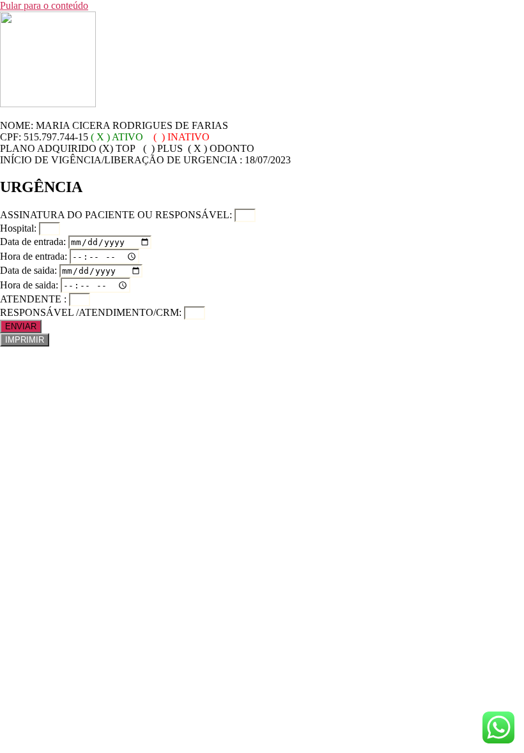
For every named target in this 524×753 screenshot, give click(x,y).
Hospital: (19, 228)
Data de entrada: (34, 241)
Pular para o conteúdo (44, 5)
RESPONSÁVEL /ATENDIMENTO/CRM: (92, 312)
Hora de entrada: (35, 256)
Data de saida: (29, 270)
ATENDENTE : (34, 299)
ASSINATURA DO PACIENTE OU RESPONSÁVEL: (117, 214)
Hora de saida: (30, 285)
